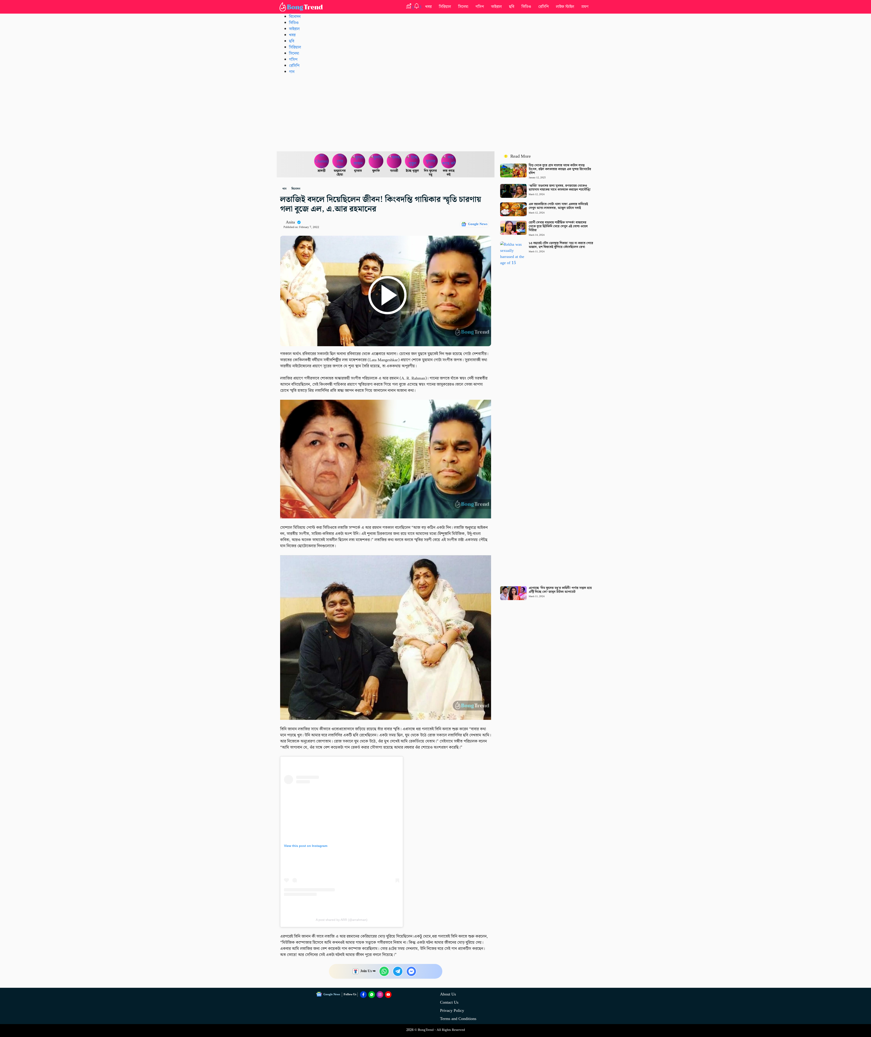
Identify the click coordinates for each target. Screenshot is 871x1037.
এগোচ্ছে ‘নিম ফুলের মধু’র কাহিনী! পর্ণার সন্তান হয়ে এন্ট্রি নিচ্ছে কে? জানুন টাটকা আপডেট (560, 590)
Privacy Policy (452, 1010)
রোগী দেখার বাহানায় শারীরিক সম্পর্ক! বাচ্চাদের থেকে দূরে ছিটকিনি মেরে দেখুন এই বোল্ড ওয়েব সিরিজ (558, 226)
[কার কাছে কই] (448, 161)
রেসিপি (543, 6)
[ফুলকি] (376, 161)
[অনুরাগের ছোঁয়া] (340, 161)
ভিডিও (526, 6)
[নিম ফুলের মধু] (430, 161)
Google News (477, 224)
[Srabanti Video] (321, 161)
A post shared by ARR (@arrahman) (341, 920)
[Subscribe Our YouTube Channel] (388, 994)
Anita (290, 222)
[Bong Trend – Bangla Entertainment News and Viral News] (302, 7)
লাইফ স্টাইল (565, 6)
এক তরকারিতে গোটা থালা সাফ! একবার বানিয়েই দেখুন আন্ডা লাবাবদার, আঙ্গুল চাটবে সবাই (558, 206)
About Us (448, 994)
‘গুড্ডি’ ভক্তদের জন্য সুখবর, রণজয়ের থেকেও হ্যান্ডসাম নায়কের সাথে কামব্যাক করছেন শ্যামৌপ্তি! (560, 187)
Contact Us (449, 1002)
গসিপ (479, 6)
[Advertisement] (435, 113)
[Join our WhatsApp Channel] (371, 994)
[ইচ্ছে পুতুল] (412, 161)
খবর (428, 6)
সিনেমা (463, 6)
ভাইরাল (496, 6)
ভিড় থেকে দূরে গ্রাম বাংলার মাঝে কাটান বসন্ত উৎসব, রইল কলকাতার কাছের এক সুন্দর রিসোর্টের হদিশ (560, 169)
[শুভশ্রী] (394, 161)
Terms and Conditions (458, 1018)
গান (291, 72)
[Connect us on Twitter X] (380, 994)
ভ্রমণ (584, 6)
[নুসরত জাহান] (358, 161)
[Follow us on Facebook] (363, 994)
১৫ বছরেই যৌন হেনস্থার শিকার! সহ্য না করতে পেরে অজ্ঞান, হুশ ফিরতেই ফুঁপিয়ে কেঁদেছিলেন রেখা (561, 245)
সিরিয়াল (445, 6)
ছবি (511, 6)
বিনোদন (295, 16)
